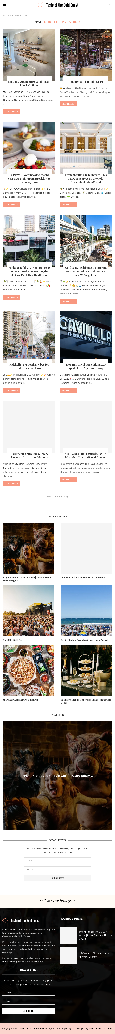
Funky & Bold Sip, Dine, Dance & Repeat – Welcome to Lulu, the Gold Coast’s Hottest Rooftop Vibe (29, 271)
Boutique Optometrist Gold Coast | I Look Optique (29, 83)
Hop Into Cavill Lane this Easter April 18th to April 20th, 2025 (86, 366)
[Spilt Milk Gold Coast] (28, 610)
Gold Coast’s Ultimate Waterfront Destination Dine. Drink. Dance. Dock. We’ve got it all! (86, 271)
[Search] (110, 5)
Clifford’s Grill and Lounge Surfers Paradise (83, 577)
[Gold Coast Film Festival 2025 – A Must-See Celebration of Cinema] (86, 427)
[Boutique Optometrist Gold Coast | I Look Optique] (29, 55)
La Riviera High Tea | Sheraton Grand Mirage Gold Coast (86, 701)
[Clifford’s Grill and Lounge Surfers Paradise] (86, 548)
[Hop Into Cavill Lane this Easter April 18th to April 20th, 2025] (86, 337)
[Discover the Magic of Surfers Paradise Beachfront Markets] (29, 427)
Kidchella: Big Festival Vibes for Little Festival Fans (29, 366)
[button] (6, 775)
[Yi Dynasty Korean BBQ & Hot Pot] (28, 670)
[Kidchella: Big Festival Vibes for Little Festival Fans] (29, 337)
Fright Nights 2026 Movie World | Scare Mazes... (57, 775)
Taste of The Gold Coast (32, 1028)
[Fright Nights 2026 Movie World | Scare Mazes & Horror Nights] (28, 548)
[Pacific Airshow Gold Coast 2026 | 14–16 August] (86, 610)
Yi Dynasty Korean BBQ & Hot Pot (20, 699)
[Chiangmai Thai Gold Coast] (86, 55)
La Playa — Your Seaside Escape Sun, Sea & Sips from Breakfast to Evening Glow (29, 178)
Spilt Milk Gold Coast (13, 640)
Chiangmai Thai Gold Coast (86, 82)
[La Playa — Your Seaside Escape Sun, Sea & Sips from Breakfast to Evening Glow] (29, 148)
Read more (10, 111)
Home (6, 15)
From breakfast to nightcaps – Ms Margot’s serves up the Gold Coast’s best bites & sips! (86, 178)
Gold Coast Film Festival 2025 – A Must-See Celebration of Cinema (85, 455)
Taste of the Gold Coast (101, 1028)
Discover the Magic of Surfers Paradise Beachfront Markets (29, 455)
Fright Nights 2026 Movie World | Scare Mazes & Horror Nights (27, 579)
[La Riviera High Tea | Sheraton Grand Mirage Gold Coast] (86, 670)
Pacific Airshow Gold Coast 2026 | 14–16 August (84, 640)
